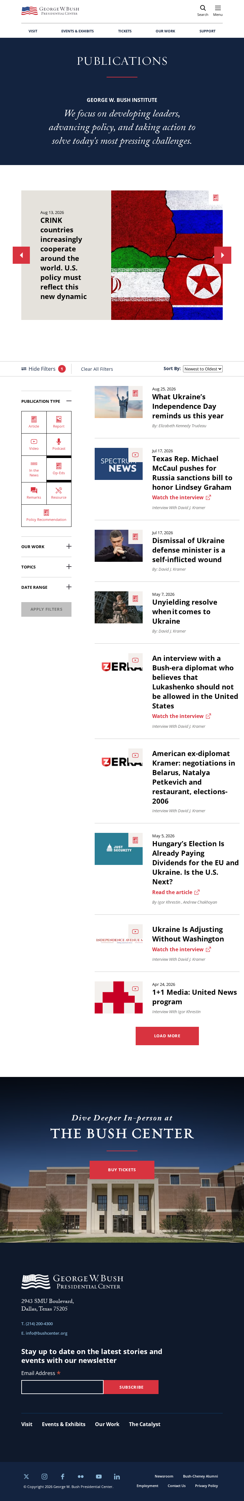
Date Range (34, 587)
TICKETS (125, 31)
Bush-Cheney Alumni (200, 1476)
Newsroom (164, 1476)
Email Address (41, 1373)
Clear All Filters (97, 369)
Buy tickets (122, 1169)
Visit (26, 1424)
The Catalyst (144, 1424)
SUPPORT (207, 31)
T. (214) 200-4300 (37, 1323)
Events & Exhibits (63, 1424)
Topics (28, 567)
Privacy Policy (206, 1485)
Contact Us (177, 1485)
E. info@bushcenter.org (44, 1333)
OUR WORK (165, 31)
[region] (122, 255)
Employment (147, 1485)
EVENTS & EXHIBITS (77, 31)
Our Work (32, 546)
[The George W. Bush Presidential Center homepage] (50, 11)
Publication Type (40, 401)
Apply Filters (46, 609)
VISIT (33, 31)
